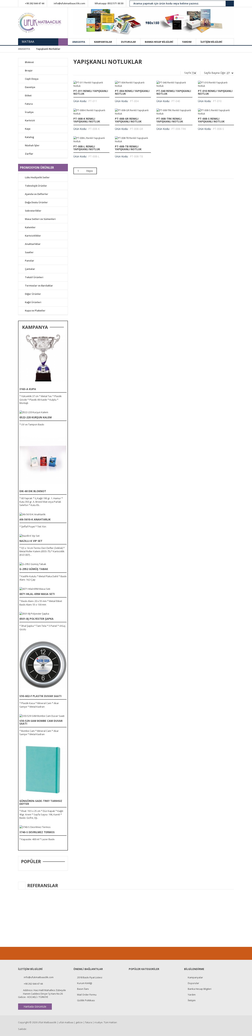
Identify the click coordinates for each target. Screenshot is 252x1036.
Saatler (29, 252)
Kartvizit (30, 120)
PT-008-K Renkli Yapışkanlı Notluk (86, 120)
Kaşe (27, 128)
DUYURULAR (128, 41)
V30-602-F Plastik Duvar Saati (40, 696)
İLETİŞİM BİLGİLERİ (211, 41)
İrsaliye (29, 112)
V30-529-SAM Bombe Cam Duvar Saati (41, 722)
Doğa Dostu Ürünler (36, 202)
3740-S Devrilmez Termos (37, 832)
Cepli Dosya (31, 78)
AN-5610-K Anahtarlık (35, 519)
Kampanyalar (195, 977)
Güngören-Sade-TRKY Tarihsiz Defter (40, 802)
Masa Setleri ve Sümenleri (40, 219)
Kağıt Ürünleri (33, 302)
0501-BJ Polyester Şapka (36, 618)
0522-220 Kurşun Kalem (35, 417)
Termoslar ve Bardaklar (39, 285)
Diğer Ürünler (33, 294)
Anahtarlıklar (33, 244)
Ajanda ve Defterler (36, 194)
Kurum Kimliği (84, 983)
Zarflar (29, 153)
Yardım (192, 994)
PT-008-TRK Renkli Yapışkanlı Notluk (169, 120)
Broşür (29, 70)
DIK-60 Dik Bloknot (32, 491)
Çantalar (30, 269)
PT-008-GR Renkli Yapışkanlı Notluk (128, 120)
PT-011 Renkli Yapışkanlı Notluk (90, 92)
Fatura (29, 103)
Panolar (29, 260)
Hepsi (89, 171)
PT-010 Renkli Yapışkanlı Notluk (215, 92)
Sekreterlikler (33, 210)
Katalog (29, 137)
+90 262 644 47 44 (34, 3)
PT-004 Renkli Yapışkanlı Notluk (132, 92)
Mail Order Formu (86, 994)
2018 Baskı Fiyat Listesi (89, 977)
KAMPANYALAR (103, 41)
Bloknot (29, 62)
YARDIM (186, 41)
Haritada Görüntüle (35, 1006)
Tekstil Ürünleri (34, 277)
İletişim (192, 1000)
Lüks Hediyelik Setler (37, 177)
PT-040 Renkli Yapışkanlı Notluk (173, 92)
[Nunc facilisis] (43, 358)
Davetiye (30, 87)
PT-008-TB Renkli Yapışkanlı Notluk (128, 148)
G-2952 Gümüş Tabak (33, 569)
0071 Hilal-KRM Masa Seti (37, 594)
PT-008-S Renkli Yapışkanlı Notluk (211, 120)
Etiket (28, 95)
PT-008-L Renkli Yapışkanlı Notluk (86, 148)
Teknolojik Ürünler (36, 185)
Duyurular (193, 983)
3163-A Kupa (27, 389)
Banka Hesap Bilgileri (199, 989)
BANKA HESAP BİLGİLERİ (159, 41)
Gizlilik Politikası (86, 1000)
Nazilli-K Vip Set (30, 541)
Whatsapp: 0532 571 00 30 (109, 3)
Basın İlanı (83, 989)
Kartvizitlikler (33, 235)
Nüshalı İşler (32, 145)
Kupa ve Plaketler (35, 310)
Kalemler (30, 227)
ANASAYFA (78, 41)
